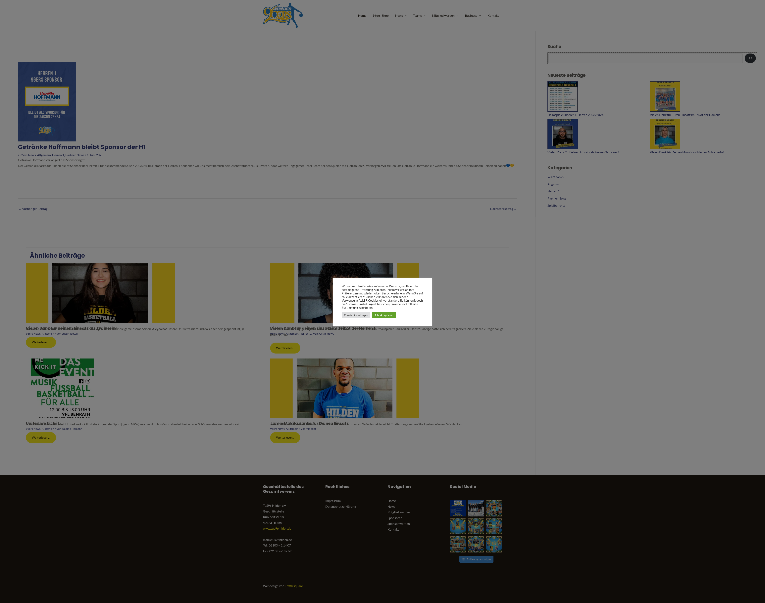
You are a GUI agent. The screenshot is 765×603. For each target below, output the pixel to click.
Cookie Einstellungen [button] (356, 315)
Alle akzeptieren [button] (384, 315)
